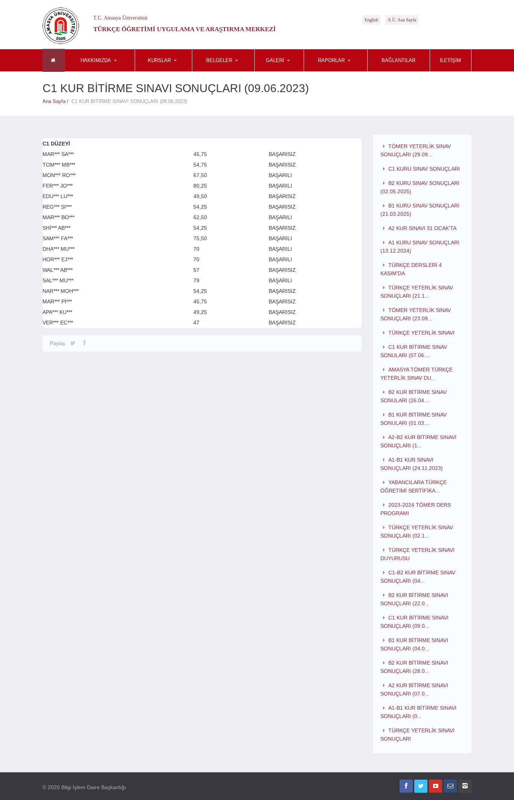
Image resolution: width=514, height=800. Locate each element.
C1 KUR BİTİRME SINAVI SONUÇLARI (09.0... (414, 622)
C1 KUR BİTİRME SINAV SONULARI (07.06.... (413, 351)
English (371, 20)
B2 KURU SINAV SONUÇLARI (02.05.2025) (420, 187)
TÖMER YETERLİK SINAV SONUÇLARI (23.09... (415, 314)
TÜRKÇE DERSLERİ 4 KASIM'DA (411, 269)
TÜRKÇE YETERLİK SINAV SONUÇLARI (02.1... (416, 531)
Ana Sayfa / (57, 101)
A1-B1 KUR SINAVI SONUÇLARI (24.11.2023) (411, 464)
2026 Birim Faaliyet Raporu (341, 71)
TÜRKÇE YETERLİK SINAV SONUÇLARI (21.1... (416, 292)
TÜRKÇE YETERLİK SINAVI (421, 333)
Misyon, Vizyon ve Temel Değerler (102, 70)
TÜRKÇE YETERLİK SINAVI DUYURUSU (417, 554)
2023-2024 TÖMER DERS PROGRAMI (415, 509)
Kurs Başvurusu (172, 71)
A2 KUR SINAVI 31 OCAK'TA (422, 228)
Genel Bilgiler (102, 71)
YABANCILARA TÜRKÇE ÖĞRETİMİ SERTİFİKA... (413, 486)
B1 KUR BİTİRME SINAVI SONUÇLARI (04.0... (414, 644)
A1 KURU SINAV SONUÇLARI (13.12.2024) (420, 246)
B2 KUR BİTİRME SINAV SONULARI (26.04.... (413, 396)
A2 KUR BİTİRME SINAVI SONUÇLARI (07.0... (414, 689)
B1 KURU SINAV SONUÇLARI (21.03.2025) (420, 210)
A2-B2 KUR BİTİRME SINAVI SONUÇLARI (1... (418, 441)
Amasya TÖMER (292, 71)
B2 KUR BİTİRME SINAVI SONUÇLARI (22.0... (414, 599)
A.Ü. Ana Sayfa (402, 20)
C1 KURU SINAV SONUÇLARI (424, 169)
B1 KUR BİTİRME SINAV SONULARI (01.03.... (413, 419)
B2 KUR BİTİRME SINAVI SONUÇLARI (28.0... (414, 667)
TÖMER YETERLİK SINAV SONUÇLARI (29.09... (415, 150)
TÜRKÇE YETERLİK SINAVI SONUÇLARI (417, 734)
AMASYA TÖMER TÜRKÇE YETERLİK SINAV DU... (416, 374)
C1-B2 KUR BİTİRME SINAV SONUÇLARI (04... (418, 577)
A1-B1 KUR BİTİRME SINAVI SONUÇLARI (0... (418, 712)
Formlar (229, 71)
